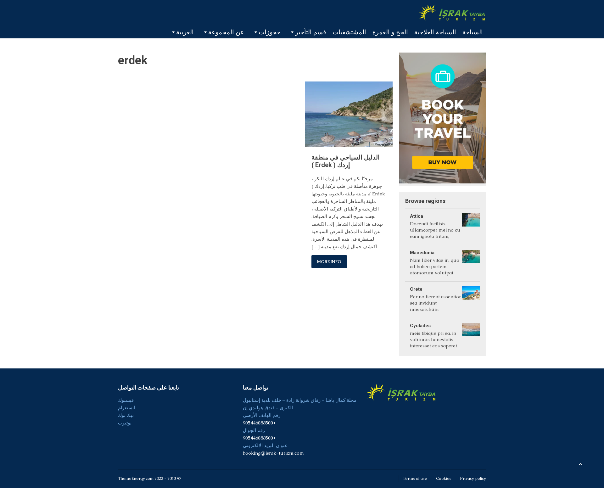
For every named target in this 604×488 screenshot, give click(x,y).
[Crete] (471, 299)
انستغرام (126, 408)
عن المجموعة (226, 32)
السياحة (472, 32)
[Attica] (471, 226)
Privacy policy (473, 478)
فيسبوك (126, 400)
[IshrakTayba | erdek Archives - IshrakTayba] (452, 12)
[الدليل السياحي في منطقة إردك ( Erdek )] (348, 114)
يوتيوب (124, 423)
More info (329, 261)
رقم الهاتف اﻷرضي (261, 415)
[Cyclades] (471, 336)
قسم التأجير (310, 32)
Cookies (443, 478)
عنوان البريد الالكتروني (265, 445)
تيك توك (126, 415)
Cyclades (420, 325)
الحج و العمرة (390, 32)
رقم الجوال (254, 430)
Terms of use (415, 478)
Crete (416, 289)
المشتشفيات (349, 32)
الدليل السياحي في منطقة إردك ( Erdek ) (345, 161)
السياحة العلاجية (435, 32)
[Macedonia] (471, 263)
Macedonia (422, 252)
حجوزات (270, 32)
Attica (416, 216)
